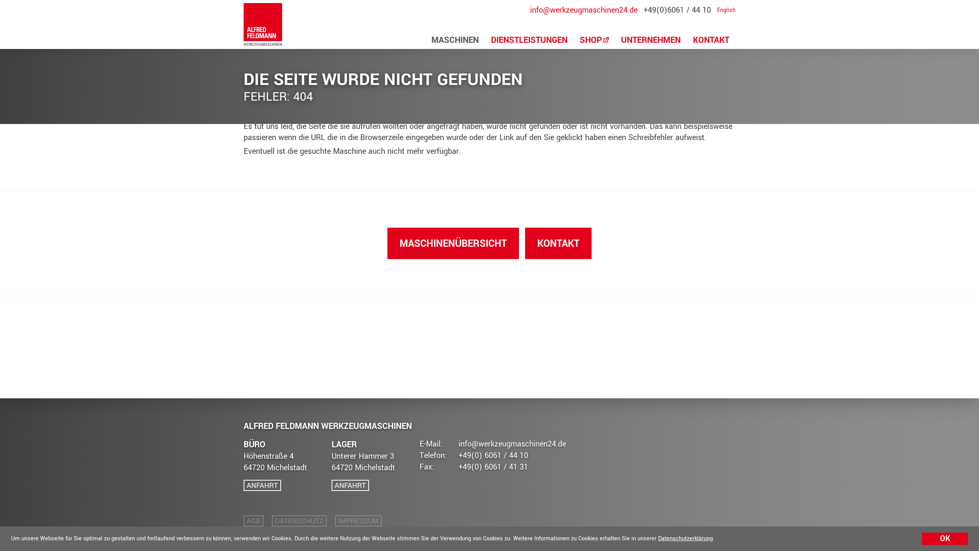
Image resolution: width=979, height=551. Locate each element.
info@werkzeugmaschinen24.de (583, 10)
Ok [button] (945, 538)
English (726, 10)
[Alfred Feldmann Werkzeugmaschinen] (263, 24)
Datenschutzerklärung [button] (685, 539)
